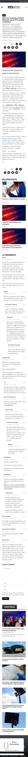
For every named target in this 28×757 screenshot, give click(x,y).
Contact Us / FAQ (4, 755)
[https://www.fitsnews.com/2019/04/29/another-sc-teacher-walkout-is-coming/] (14, 189)
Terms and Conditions (14, 755)
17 (20, 40)
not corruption (12, 151)
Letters (5, 226)
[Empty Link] (24, 606)
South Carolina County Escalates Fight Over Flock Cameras (13, 730)
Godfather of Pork (14, 93)
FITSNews (6, 40)
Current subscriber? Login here (12, 752)
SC (4, 15)
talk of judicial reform (10, 138)
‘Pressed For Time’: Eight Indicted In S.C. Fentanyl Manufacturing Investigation (13, 682)
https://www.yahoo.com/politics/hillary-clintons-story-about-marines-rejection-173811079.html (14, 486)
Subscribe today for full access (12, 750)
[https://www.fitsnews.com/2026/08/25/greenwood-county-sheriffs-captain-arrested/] (14, 649)
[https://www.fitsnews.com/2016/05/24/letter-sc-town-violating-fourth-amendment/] (14, 213)
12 (12, 632)
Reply (24, 257)
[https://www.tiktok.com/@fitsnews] (24, 747)
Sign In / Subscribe (23, 1)
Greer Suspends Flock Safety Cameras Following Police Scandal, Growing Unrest (13, 707)
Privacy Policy (23, 755)
